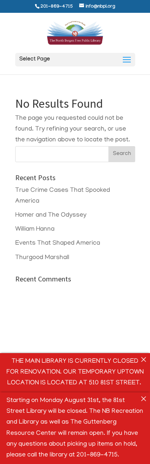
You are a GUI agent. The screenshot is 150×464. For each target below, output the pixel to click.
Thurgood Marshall (42, 257)
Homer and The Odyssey (50, 215)
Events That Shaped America (57, 243)
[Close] (143, 359)
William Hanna (34, 229)
